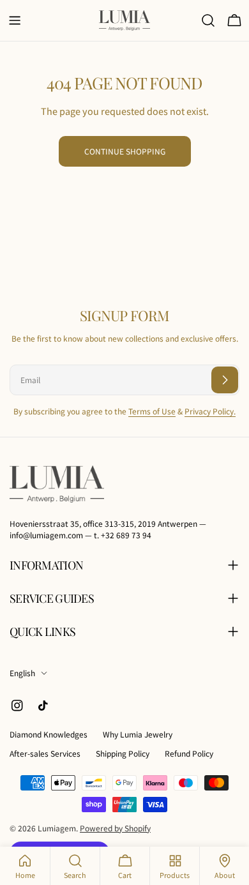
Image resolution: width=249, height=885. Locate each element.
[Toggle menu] (14, 20)
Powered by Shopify (115, 827)
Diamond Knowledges (48, 734)
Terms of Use (152, 410)
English (22, 672)
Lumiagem (57, 827)
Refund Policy (189, 753)
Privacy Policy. (210, 410)
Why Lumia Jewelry (137, 734)
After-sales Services (45, 753)
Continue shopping (124, 151)
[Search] (208, 20)
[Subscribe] (224, 380)
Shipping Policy (122, 753)
